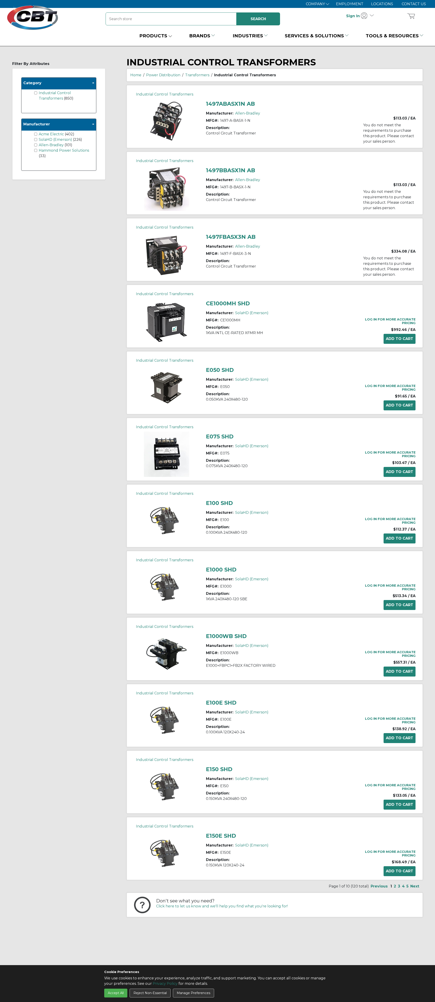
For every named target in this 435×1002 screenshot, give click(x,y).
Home (135, 75)
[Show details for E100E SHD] (166, 720)
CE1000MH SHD (228, 303)
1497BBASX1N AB (230, 170)
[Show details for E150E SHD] (166, 853)
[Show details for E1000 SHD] (166, 587)
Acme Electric (52, 134)
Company (316, 4)
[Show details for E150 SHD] (166, 786)
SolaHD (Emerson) (56, 139)
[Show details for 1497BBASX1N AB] (166, 188)
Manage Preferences (193, 993)
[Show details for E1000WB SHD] (166, 653)
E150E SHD (221, 835)
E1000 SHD (221, 569)
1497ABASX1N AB (230, 103)
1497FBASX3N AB (231, 237)
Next (414, 886)
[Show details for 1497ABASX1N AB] (166, 121)
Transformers (197, 75)
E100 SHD (219, 503)
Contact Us (414, 4)
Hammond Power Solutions (64, 150)
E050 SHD (220, 370)
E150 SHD (219, 769)
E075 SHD (220, 436)
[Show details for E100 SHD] (166, 520)
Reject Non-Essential (150, 993)
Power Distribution (163, 75)
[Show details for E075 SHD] (166, 454)
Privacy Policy (165, 983)
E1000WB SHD (226, 636)
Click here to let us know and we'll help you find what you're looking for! (222, 906)
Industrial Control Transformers (164, 94)
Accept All (116, 993)
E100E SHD (221, 702)
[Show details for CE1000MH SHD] (166, 321)
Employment (349, 4)
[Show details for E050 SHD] (166, 387)
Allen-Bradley (52, 145)
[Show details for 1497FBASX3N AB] (166, 254)
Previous (379, 886)
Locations (382, 4)
